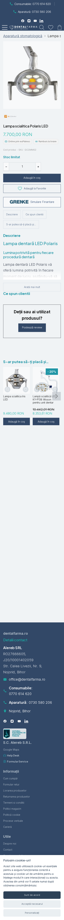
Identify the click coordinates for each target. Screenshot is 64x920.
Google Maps (11, 749)
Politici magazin (12, 808)
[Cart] (59, 27)
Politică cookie (11, 814)
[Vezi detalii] (7, 389)
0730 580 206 (40, 702)
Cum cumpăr (10, 778)
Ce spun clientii (34, 214)
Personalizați (32, 912)
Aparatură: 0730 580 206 (34, 12)
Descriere (12, 214)
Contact (7, 849)
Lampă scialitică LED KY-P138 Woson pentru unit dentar (44, 399)
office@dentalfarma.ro (27, 679)
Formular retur (11, 784)
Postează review (32, 327)
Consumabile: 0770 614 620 (32, 4)
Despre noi (9, 843)
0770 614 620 (20, 694)
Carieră (7, 826)
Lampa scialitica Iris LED (14, 398)
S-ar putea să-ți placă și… (21, 224)
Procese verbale (13, 820)
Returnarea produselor (16, 796)
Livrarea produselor (14, 790)
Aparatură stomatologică (22, 36)
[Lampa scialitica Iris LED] (16, 380)
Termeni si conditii (13, 802)
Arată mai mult (32, 287)
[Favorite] (50, 27)
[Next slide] (56, 396)
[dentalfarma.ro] (24, 27)
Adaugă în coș (32, 177)
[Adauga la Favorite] (25, 389)
